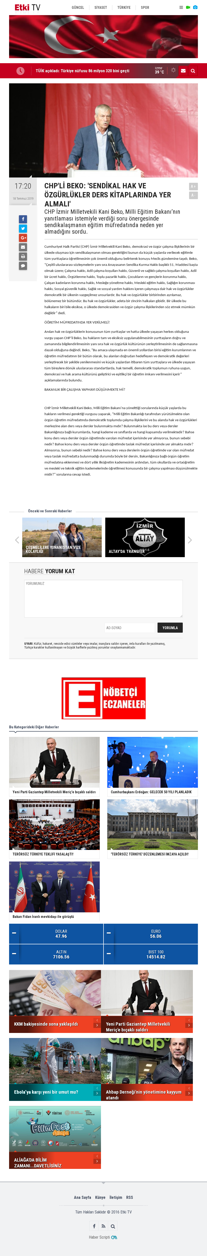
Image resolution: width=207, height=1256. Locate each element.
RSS (129, 1197)
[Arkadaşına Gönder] (23, 247)
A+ (193, 186)
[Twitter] (23, 229)
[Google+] (23, 238)
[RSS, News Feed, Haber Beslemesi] (103, 1226)
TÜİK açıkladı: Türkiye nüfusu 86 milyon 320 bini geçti (82, 70)
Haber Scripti (99, 1237)
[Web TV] (188, 7)
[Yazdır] (23, 257)
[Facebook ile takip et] (94, 1226)
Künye (100, 1197)
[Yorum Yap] (23, 266)
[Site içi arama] (193, 71)
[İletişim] (183, 71)
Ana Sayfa (82, 1197)
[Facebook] (23, 219)
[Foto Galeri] (195, 7)
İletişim (116, 1197)
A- (193, 195)
